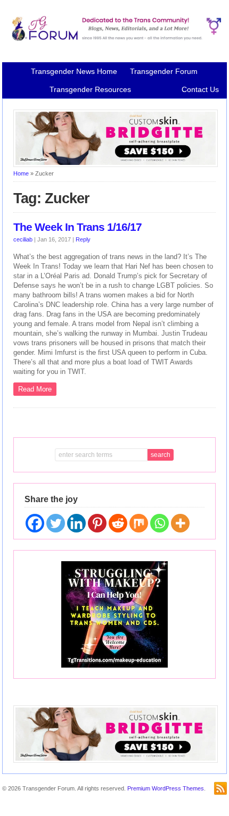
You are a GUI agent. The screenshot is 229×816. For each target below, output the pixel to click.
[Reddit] (118, 523)
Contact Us (200, 89)
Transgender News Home (74, 71)
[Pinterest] (97, 523)
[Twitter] (55, 523)
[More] (180, 523)
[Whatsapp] (159, 523)
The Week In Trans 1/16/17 (77, 227)
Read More (35, 389)
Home (21, 173)
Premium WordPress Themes (165, 788)
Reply (83, 239)
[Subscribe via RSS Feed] (220, 788)
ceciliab (22, 239)
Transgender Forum (164, 71)
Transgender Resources (90, 89)
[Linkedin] (76, 523)
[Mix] (138, 523)
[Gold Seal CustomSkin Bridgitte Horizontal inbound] (115, 165)
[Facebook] (35, 523)
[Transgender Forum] (114, 39)
